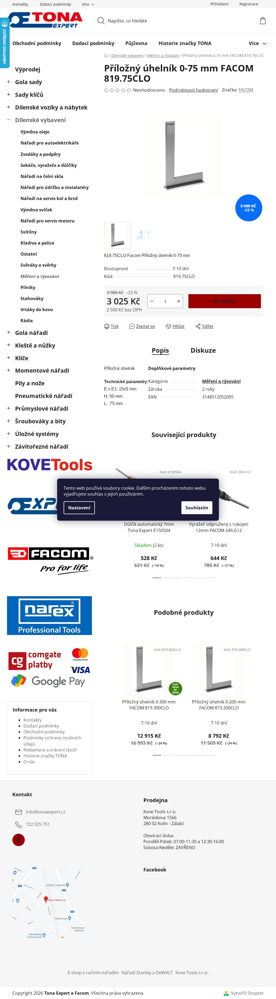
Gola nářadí (31, 333)
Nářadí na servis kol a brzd (49, 198)
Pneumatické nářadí (43, 396)
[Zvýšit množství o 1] (179, 301)
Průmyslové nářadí (41, 408)
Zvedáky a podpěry (40, 154)
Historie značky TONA (45, 756)
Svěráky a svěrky (38, 265)
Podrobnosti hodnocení (193, 90)
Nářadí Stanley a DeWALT (147, 973)
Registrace (248, 3)
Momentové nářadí (42, 370)
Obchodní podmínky (44, 732)
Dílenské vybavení (40, 120)
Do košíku (225, 301)
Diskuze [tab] (203, 350)
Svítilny (28, 232)
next (259, 520)
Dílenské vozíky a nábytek (51, 107)
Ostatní (28, 254)
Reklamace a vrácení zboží (50, 750)
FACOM (246, 90)
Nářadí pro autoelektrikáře (49, 143)
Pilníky (27, 287)
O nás (29, 762)
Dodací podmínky (55, 4)
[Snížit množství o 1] (152, 301)
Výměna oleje (34, 132)
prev (108, 698)
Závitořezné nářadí (41, 446)
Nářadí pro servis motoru (47, 221)
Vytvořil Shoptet (247, 993)
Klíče (21, 358)
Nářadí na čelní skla (41, 176)
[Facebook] (18, 840)
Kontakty (20, 4)
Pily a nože (29, 383)
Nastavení (79, 508)
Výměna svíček (36, 210)
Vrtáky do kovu (36, 310)
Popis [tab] (160, 350)
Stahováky (31, 298)
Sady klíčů (29, 94)
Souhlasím (196, 508)
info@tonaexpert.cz (45, 812)
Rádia (26, 321)
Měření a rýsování (39, 276)
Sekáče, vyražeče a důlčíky (48, 165)
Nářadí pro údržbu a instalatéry (54, 187)
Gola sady (28, 82)
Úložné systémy (37, 434)
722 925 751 (38, 824)
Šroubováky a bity (40, 421)
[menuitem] (37, 43)
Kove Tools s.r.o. (192, 973)
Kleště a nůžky (35, 345)
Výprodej (27, 69)
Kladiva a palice (37, 243)
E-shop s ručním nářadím (93, 973)
